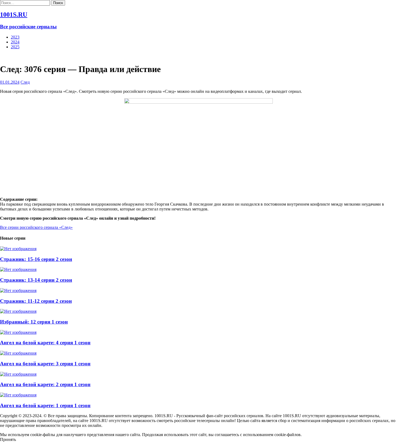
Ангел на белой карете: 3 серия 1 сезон (45, 363)
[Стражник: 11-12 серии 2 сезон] (18, 290)
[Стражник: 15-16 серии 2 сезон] (18, 248)
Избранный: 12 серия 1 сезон (34, 322)
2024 (15, 42)
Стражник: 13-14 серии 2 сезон (36, 280)
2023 (15, 37)
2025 (15, 47)
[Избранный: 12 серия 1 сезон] (18, 311)
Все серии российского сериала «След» (36, 227)
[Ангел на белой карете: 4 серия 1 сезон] (18, 332)
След (25, 82)
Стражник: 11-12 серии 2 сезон (36, 301)
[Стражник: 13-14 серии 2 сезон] (18, 269)
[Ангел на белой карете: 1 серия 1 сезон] (18, 395)
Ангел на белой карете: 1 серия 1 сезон (45, 405)
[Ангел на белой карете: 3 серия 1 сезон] (18, 353)
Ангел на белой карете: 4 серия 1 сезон (45, 342)
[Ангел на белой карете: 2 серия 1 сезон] (18, 374)
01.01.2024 (9, 82)
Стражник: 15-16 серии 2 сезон (36, 259)
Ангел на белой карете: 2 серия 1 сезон (45, 384)
